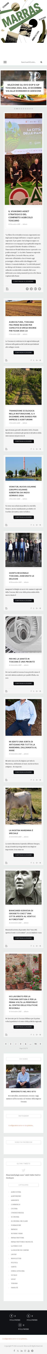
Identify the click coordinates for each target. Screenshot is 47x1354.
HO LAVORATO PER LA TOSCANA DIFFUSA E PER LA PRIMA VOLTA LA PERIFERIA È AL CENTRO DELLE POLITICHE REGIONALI (23, 1002)
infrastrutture (17, 1238)
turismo (14, 1283)
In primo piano (17, 1233)
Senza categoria (17, 1271)
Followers (15, 1320)
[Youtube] (28, 1350)
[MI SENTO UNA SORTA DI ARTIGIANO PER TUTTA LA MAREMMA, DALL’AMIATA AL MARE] (23, 710)
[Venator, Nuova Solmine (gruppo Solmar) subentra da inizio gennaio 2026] (23, 461)
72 (35, 1044)
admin (25, 224)
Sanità (13, 1267)
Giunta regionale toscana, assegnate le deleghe (21, 576)
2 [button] (17, 108)
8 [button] (30, 108)
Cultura (14, 1208)
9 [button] (32, 108)
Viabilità (14, 1287)
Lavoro (14, 1254)
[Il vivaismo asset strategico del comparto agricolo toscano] (23, 159)
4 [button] (21, 108)
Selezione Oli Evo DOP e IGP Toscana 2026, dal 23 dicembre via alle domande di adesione (23, 88)
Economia (15, 1217)
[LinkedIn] (21, 1350)
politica (14, 1262)
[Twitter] (18, 1350)
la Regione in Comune (20, 1250)
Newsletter (16, 1258)
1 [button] (15, 108)
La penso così (16, 1246)
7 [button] (28, 108)
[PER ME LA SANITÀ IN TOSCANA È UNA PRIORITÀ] (23, 627)
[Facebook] (14, 1350)
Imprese (14, 1229)
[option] (23, 87)
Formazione (16, 1225)
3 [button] (19, 108)
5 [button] (23, 108)
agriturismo (16, 1196)
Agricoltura (16, 1192)
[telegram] (32, 1350)
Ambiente (15, 1200)
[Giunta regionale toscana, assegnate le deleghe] (23, 542)
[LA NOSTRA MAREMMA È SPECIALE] (23, 798)
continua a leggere (23, 281)
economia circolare (19, 1221)
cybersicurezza (17, 1213)
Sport (13, 1279)
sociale (14, 1275)
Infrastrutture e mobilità (22, 1242)
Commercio (15, 1204)
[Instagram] (25, 1350)
